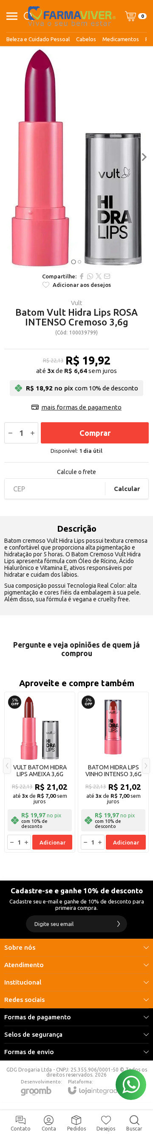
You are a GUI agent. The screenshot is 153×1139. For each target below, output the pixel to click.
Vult (76, 303)
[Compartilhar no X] (99, 276)
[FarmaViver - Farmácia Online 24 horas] (72, 16)
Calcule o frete (76, 472)
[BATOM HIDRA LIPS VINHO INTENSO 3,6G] (113, 772)
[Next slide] (144, 157)
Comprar (94, 433)
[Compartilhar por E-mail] (107, 276)
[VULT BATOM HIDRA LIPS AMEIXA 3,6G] (40, 772)
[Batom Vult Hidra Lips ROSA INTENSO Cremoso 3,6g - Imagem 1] (76, 157)
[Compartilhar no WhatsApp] (90, 276)
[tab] (73, 262)
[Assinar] (118, 923)
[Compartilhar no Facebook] (82, 276)
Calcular (127, 488)
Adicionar (52, 842)
